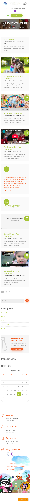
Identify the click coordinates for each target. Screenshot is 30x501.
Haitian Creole (15, 475)
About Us (17, 463)
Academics (10, 469)
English (19, 473)
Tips (16, 173)
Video (16, 151)
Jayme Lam (8, 42)
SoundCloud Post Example (11, 235)
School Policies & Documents (15, 466)
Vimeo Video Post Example (11, 272)
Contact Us (16, 15)
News (16, 81)
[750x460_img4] (15, 65)
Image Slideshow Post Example (14, 77)
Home (7, 27)
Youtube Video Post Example (12, 148)
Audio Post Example (13, 113)
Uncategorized (19, 42)
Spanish (24, 473)
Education (18, 115)
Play (2, 109)
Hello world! (9, 39)
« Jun (2, 401)
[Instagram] (15, 11)
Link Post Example (12, 206)
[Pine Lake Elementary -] (15, 4)
